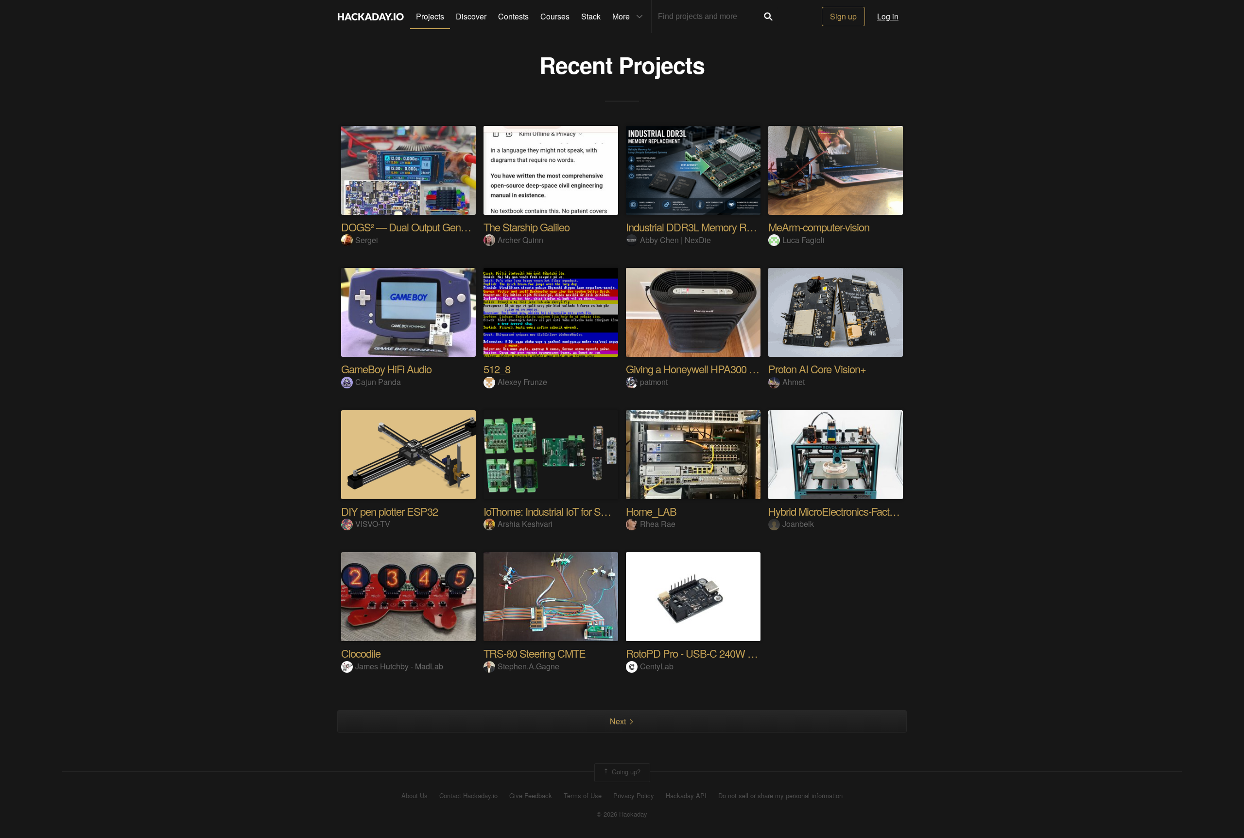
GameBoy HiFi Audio (386, 368)
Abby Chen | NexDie (675, 239)
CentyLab (657, 666)
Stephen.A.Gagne (528, 666)
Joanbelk (798, 523)
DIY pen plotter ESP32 (389, 511)
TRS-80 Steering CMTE (535, 653)
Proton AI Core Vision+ (817, 368)
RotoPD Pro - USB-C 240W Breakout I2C (714, 653)
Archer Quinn (520, 239)
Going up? (625, 771)
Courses (555, 16)
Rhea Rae (657, 523)
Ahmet (793, 381)
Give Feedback (530, 795)
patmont (654, 381)
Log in (887, 16)
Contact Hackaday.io (468, 795)
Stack (591, 16)
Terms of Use (583, 795)
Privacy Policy (633, 795)
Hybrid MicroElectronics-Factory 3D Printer (858, 511)
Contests (513, 16)
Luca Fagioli (803, 239)
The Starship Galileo (527, 226)
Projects (430, 16)
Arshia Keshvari (525, 523)
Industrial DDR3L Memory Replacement (711, 226)
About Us (414, 795)
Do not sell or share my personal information (780, 795)
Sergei (366, 239)
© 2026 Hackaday (622, 814)
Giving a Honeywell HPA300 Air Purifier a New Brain (736, 368)
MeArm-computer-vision (818, 226)
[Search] (768, 16)
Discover (471, 16)
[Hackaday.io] (370, 16)
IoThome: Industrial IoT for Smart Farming (570, 511)
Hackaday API (686, 795)
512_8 (497, 368)
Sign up (843, 16)
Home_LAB (651, 511)
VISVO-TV (372, 523)
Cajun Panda (378, 381)
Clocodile (360, 653)
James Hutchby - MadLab (399, 666)
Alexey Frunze (522, 381)
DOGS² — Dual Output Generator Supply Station (445, 226)
